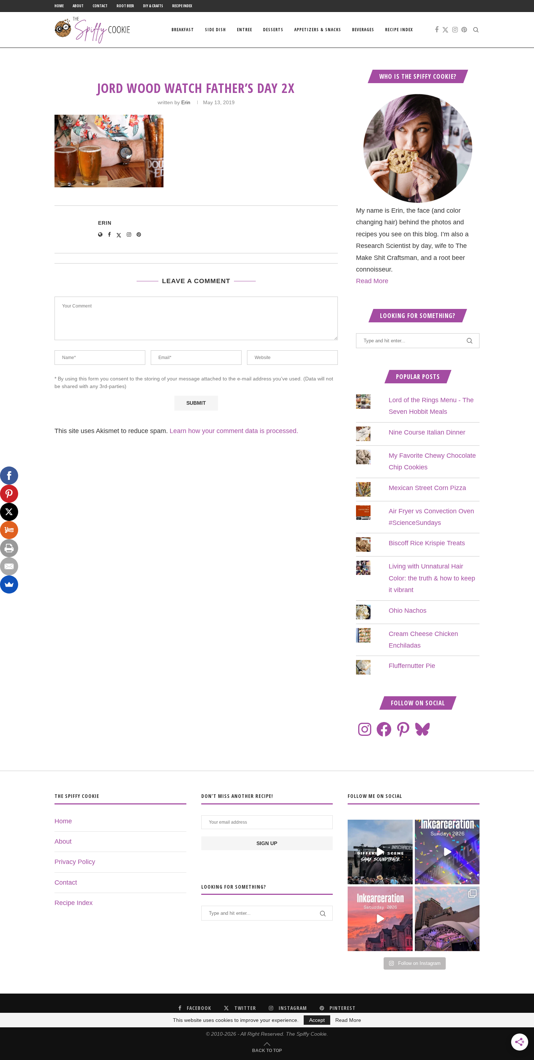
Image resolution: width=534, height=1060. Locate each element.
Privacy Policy (74, 861)
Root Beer (125, 5)
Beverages (363, 29)
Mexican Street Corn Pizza (427, 488)
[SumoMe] (9, 584)
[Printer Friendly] (9, 548)
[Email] (9, 566)
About (78, 5)
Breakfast (182, 29)
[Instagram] (455, 30)
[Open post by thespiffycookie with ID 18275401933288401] (380, 918)
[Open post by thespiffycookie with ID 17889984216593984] (447, 918)
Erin (185, 102)
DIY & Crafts (153, 5)
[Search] (476, 30)
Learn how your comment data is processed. (234, 431)
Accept (317, 1020)
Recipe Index (182, 5)
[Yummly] (9, 530)
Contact (100, 5)
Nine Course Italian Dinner (427, 432)
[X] (9, 512)
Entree (244, 29)
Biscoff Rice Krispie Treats (427, 543)
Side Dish (215, 29)
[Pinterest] (464, 30)
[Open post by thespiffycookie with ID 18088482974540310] (380, 852)
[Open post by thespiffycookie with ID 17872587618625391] (447, 852)
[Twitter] (445, 30)
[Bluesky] (422, 729)
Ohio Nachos (407, 610)
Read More (372, 281)
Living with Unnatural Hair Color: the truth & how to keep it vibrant (432, 578)
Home (59, 5)
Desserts (273, 29)
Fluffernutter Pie (412, 665)
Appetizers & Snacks (317, 29)
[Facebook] (436, 30)
